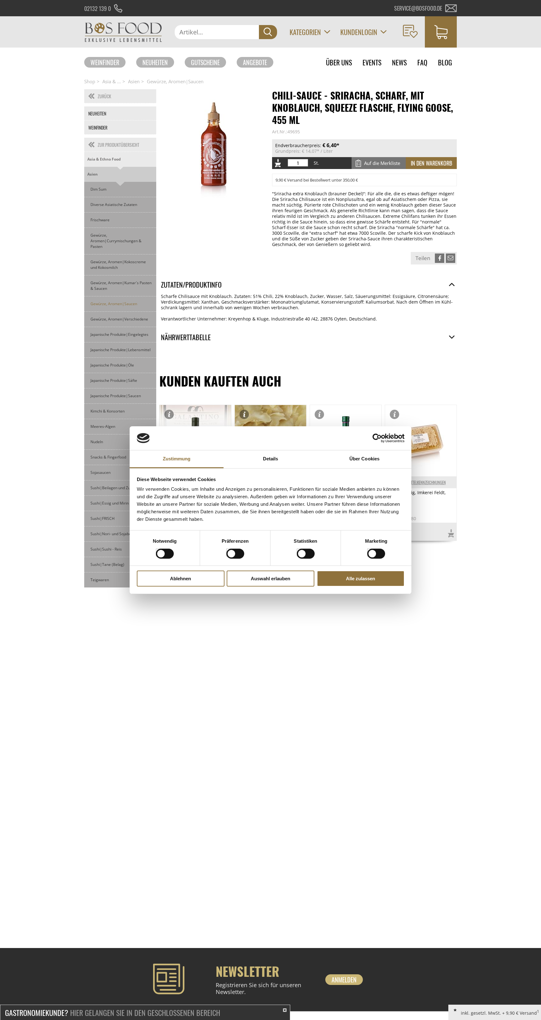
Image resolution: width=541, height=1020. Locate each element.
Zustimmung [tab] (177, 458)
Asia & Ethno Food (104, 159)
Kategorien (305, 32)
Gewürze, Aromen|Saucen (175, 81)
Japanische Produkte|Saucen (115, 395)
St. (316, 163)
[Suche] (268, 32)
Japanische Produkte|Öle (112, 365)
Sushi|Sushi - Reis (106, 549)
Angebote (255, 62)
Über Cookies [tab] (364, 458)
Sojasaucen (100, 472)
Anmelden (344, 979)
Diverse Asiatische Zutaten (113, 204)
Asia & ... (111, 81)
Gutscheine (205, 62)
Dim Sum (98, 189)
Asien (134, 81)
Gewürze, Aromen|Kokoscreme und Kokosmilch (118, 264)
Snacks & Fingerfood (108, 457)
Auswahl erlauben (270, 578)
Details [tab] (270, 458)
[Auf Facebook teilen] (439, 258)
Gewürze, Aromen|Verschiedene (119, 319)
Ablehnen (180, 578)
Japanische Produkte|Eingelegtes (119, 334)
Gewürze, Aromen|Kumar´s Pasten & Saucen (121, 285)
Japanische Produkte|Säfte (113, 380)
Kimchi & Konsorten (107, 411)
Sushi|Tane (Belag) (107, 564)
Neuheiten (155, 62)
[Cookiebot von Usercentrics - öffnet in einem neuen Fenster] (377, 438)
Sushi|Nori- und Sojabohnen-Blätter (121, 533)
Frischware (100, 220)
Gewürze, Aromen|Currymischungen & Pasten (116, 241)
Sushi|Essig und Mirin (109, 503)
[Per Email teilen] (450, 258)
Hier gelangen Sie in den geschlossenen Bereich (112, 1012)
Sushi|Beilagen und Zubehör (115, 487)
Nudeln (96, 441)
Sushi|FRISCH (102, 518)
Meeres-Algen (102, 426)
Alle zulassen (360, 578)
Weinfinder (104, 62)
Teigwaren (99, 579)
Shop (89, 81)
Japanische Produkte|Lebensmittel (120, 349)
